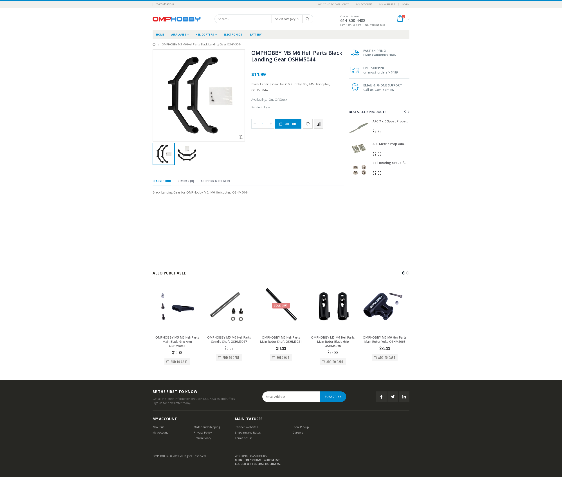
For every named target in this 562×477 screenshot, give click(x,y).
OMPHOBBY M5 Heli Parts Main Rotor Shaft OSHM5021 (281, 339)
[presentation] (404, 112)
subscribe (333, 397)
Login (405, 4)
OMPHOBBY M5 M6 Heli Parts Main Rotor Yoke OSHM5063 (385, 339)
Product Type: (261, 107)
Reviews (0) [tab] (186, 180)
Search (308, 19)
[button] (404, 273)
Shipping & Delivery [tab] (215, 180)
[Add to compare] (318, 124)
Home (154, 44)
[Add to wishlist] (308, 124)
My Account (364, 4)
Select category (285, 19)
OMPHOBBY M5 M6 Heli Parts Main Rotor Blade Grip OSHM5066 (333, 341)
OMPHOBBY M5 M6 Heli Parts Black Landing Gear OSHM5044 (296, 56)
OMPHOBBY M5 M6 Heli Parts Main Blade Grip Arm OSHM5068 (177, 341)
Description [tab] (162, 180)
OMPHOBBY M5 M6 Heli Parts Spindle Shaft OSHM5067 (229, 339)
